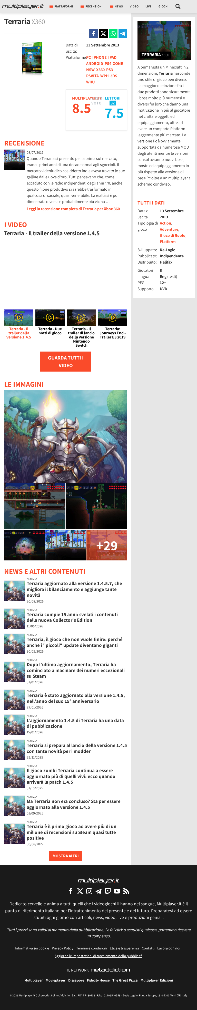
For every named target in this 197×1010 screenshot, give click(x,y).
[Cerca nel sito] (178, 6)
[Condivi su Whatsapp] (113, 33)
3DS (113, 76)
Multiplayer (33, 980)
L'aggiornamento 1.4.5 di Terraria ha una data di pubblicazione (75, 723)
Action (165, 223)
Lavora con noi (168, 948)
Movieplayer (55, 980)
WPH (104, 76)
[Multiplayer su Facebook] (71, 891)
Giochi (164, 6)
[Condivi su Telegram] (123, 33)
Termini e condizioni (91, 948)
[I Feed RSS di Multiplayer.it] (126, 891)
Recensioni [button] (94, 6)
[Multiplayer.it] (23, 6)
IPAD (112, 57)
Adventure (169, 229)
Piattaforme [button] (64, 6)
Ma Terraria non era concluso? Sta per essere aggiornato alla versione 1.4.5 (74, 804)
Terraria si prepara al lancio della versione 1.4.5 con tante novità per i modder (77, 748)
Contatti (148, 948)
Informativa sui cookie (32, 948)
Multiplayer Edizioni (157, 980)
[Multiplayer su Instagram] (89, 891)
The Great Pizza (125, 980)
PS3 (109, 69)
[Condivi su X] (103, 33)
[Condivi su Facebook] (93, 33)
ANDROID (94, 63)
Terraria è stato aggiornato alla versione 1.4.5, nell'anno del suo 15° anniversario (76, 698)
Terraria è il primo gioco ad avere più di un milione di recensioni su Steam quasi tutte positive (71, 832)
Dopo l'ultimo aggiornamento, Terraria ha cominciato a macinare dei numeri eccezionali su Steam (76, 670)
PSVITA (92, 76)
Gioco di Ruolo (172, 235)
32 (113, 103)
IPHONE (99, 57)
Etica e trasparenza (124, 948)
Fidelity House (98, 980)
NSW (90, 69)
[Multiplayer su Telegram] (98, 891)
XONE (118, 63)
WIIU (90, 82)
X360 (100, 69)
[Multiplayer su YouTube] (117, 891)
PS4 (108, 63)
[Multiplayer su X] (80, 891)
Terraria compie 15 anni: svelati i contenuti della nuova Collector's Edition (72, 617)
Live (148, 6)
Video (134, 6)
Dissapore (76, 980)
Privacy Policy (62, 948)
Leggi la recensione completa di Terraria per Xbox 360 (73, 208)
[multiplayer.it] (98, 880)
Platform (168, 241)
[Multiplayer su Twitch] (108, 891)
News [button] (119, 6)
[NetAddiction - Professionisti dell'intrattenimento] (110, 970)
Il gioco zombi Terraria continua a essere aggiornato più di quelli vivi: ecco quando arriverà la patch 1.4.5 (71, 776)
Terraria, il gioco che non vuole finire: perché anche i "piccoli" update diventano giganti (75, 642)
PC (88, 57)
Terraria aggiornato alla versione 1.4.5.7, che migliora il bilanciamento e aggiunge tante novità (74, 589)
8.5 (81, 107)
